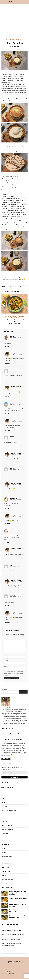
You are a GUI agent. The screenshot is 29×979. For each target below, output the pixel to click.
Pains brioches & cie (7, 840)
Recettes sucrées (6, 863)
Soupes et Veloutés (7, 879)
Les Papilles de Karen (14, 1)
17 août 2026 (12, 919)
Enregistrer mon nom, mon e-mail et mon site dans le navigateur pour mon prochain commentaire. (13, 673)
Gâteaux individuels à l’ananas (17, 904)
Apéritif (3, 791)
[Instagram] (14, 733)
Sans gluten (5, 867)
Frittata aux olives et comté (13, 950)
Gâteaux (4, 821)
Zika (11, 565)
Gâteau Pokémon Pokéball (13, 939)
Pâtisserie (4, 852)
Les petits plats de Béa (16, 369)
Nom (5, 655)
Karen (18, 46)
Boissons (4, 794)
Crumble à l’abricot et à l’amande (15, 930)
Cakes (3, 802)
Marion (11, 403)
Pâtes (3, 848)
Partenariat (5, 844)
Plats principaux (10, 39)
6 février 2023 (12, 46)
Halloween (4, 833)
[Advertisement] (14, 21)
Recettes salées (19, 39)
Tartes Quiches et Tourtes (9, 883)
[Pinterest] (18, 733)
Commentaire (7, 639)
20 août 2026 (12, 900)
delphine (12, 436)
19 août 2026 (12, 906)
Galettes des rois (6, 817)
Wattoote (12, 468)
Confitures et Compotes (8, 810)
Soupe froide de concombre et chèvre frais (18, 910)
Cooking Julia (13, 498)
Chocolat (4, 806)
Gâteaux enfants (6, 825)
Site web (6, 666)
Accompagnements (9, 316)
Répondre (6, 346)
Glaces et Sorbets (7, 829)
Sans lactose (5, 871)
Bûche (3, 798)
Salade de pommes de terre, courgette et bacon (14, 320)
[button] (11, 325)
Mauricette (12, 595)
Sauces (3, 875)
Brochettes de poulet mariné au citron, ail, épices (17, 916)
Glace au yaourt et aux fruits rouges (15, 934)
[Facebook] (10, 733)
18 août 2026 (12, 913)
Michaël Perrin (11, 973)
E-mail (6, 660)
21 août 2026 (17, 323)
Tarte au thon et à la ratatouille (18, 898)
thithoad (12, 336)
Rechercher (4, 689)
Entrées (3, 814)
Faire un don (6, 758)
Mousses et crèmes (7, 837)
